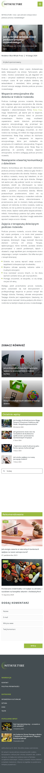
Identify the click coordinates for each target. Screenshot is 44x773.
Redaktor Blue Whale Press (12, 56)
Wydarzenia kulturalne (11, 699)
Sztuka (4, 703)
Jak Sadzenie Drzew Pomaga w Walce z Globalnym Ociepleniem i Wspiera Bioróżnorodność (27, 736)
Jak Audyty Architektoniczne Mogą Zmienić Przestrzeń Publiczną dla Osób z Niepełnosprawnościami (26, 422)
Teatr (4, 711)
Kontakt (5, 683)
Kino (3, 707)
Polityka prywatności (10, 686)
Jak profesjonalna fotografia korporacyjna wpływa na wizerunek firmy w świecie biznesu (20, 371)
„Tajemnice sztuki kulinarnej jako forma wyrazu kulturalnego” (26, 447)
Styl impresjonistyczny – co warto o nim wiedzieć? (26, 725)
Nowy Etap (37, 110)
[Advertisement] (22, 324)
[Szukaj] (4, 471)
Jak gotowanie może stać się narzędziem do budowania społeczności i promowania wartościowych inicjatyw (24, 435)
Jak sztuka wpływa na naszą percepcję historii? (24, 458)
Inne (5, 27)
